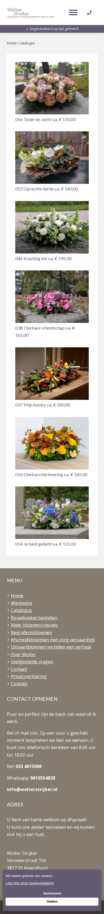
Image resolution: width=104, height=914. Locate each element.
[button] (52, 92)
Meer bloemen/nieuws (34, 625)
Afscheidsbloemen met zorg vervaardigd (53, 640)
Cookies (19, 684)
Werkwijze (21, 603)
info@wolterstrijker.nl (32, 789)
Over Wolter (23, 654)
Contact (19, 669)
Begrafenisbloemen (31, 632)
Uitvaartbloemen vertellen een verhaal (51, 647)
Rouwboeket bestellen (34, 618)
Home (12, 43)
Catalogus (21, 610)
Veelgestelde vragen (32, 662)
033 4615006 (29, 766)
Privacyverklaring (29, 676)
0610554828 (42, 778)
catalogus (27, 43)
